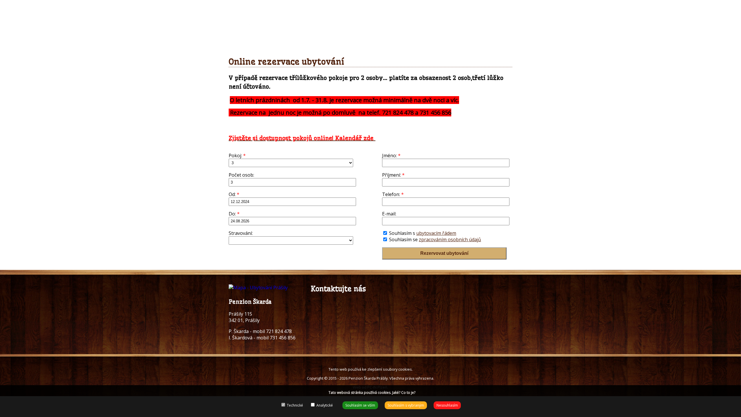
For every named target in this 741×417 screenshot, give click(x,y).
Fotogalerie (386, 9)
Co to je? (408, 392)
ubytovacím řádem (436, 233)
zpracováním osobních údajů (450, 239)
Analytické (324, 405)
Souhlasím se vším (360, 405)
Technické (294, 405)
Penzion (320, 9)
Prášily (441, 9)
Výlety (466, 9)
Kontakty (494, 9)
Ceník (416, 9)
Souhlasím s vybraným (406, 405)
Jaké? (396, 392)
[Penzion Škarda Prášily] (252, 30)
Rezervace (351, 9)
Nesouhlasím (447, 405)
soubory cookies (397, 369)
